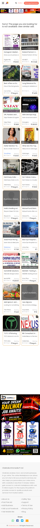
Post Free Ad (7, 502)
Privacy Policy (27, 508)
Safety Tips (26, 499)
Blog (24, 512)
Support (25, 502)
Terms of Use (27, 505)
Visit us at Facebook (10, 508)
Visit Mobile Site (8, 512)
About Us (5, 499)
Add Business (7, 505)
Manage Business (31, 3)
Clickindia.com (13, 526)
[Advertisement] (20, 369)
